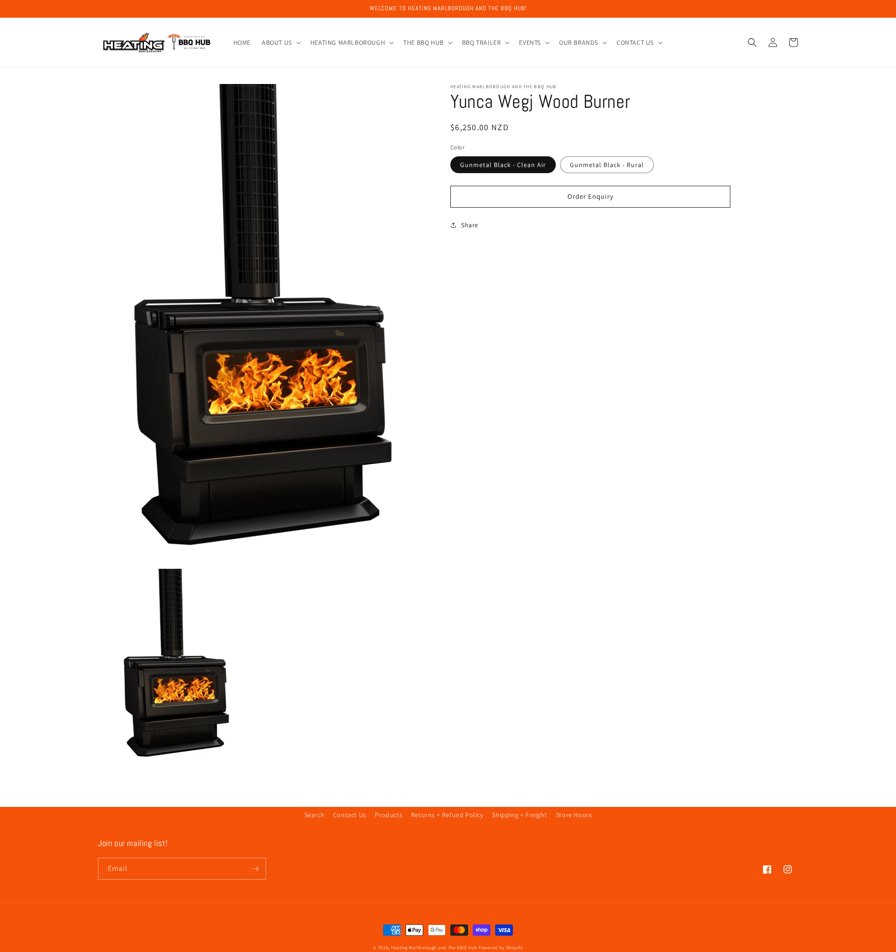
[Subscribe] (255, 869)
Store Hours (574, 815)
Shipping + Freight (519, 815)
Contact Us (349, 815)
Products (388, 815)
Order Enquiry (590, 196)
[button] (280, 42)
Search (314, 815)
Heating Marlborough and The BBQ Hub (434, 948)
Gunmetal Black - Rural (607, 165)
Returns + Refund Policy (447, 815)
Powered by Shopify (500, 948)
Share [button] (469, 225)
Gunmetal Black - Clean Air (503, 165)
